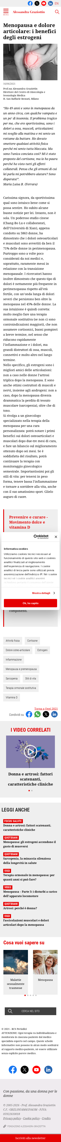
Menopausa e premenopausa (21, 669)
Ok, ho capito (30, 603)
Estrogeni (42, 650)
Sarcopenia (12, 678)
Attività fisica (13, 640)
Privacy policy (12, 1118)
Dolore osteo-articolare (18, 650)
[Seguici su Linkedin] (50, 3)
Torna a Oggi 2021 (46, 709)
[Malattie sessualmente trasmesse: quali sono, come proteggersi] (15, 962)
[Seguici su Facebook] (30, 3)
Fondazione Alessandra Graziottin (26, 1126)
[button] (29, 790)
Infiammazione (14, 659)
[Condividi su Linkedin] (54, 714)
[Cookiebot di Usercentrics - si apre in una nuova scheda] (35, 537)
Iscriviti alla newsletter (30, 1138)
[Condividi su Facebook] (29, 714)
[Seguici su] (43, 3)
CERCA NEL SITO (30, 1011)
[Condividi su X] (46, 714)
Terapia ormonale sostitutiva (21, 688)
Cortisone (32, 640)
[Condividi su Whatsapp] (37, 714)
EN (56, 3)
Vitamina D (11, 697)
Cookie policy (31, 1118)
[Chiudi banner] (56, 537)
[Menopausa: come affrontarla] (45, 962)
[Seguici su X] (36, 3)
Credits (46, 1118)
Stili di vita (30, 678)
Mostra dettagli (41, 593)
